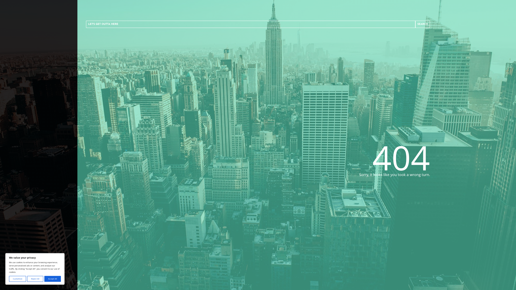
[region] (34, 269)
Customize (17, 279)
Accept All (52, 279)
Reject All (35, 279)
